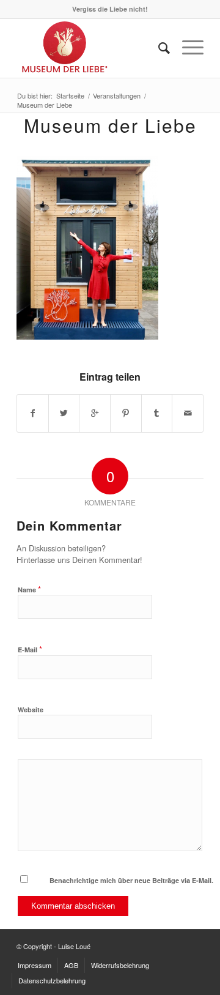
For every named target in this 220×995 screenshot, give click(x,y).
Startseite (70, 95)
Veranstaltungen (117, 95)
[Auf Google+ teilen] (94, 413)
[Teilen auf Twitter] (64, 413)
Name (29, 589)
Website (30, 709)
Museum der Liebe (110, 125)
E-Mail (30, 649)
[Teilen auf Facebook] (32, 413)
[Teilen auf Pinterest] (126, 413)
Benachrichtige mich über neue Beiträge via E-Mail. (131, 880)
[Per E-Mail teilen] (187, 413)
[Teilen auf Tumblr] (157, 413)
